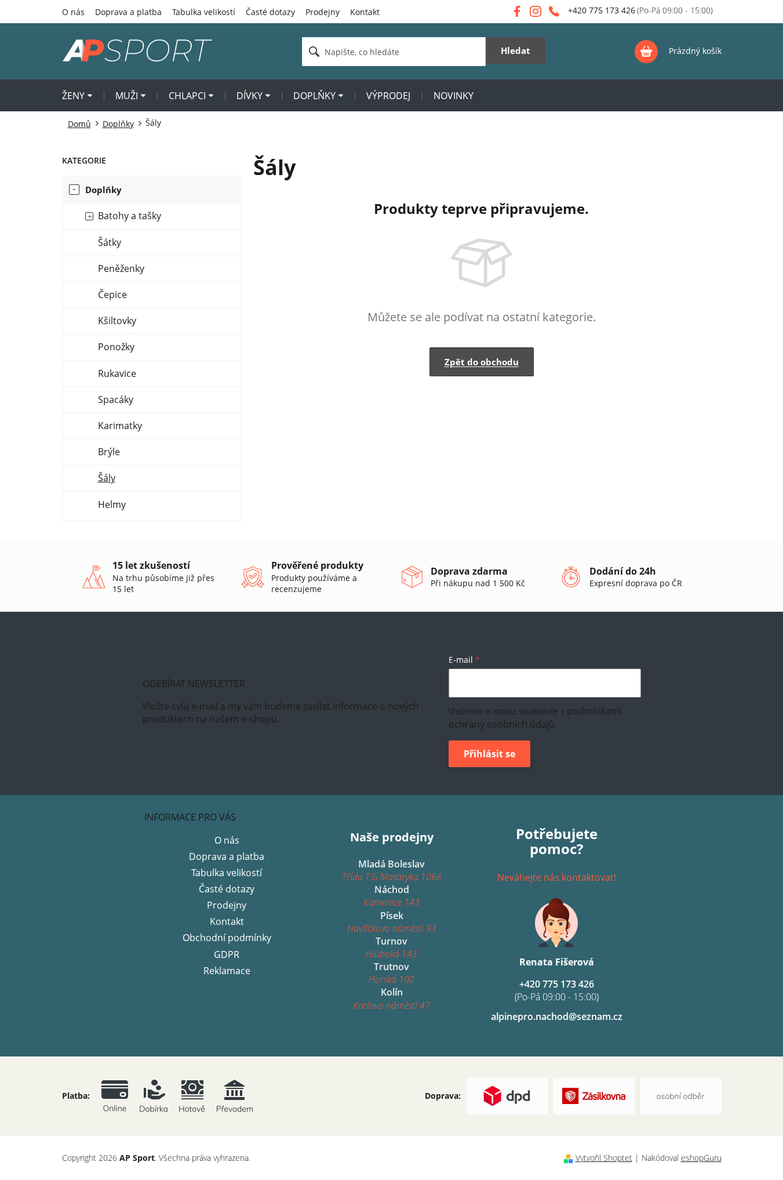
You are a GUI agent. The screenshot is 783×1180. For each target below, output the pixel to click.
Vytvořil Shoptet (604, 1157)
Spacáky (115, 399)
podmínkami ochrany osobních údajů (535, 718)
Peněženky (121, 268)
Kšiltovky (117, 320)
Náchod (391, 896)
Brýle (109, 451)
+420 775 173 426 (557, 990)
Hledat (515, 50)
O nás (73, 11)
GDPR (226, 954)
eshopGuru (701, 1157)
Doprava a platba (128, 11)
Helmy (112, 504)
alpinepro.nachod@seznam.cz (556, 1016)
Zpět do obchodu (482, 362)
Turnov (391, 947)
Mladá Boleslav (392, 870)
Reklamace (226, 970)
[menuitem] (77, 97)
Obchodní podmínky (227, 937)
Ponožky (116, 346)
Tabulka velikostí (203, 11)
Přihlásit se (489, 753)
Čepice (112, 294)
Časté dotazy (270, 11)
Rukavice (117, 373)
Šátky (109, 242)
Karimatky (120, 425)
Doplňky (103, 189)
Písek (391, 922)
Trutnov (391, 973)
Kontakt (365, 11)
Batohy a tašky (129, 215)
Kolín (391, 998)
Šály (106, 477)
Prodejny (322, 11)
